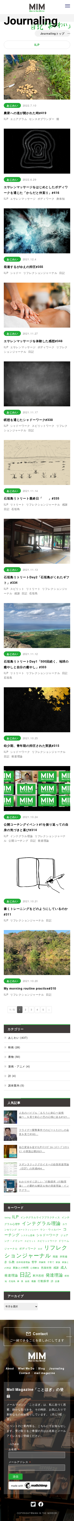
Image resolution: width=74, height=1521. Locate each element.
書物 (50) (14, 1057)
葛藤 (33, 1281)
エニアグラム (18, 119)
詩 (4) (12, 1076)
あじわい (12, 105)
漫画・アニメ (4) (19, 1066)
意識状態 (46, 1267)
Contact (24, 1373)
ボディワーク (46, 198)
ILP (6, 119)
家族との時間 (21, 1267)
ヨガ (40, 1248)
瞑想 (67, 1275)
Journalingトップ (52, 33)
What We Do (26, 1368)
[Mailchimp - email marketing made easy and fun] (29, 1483)
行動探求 (43, 1281)
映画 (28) (14, 1047)
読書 (57, 1281)
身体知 (60, 198)
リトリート (17, 504)
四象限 (42, 1262)
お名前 (14, 1449)
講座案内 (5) (16, 1085)
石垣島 (15, 509)
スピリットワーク (43, 426)
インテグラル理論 (21, 836)
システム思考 (28, 1235)
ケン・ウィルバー (50, 1229)
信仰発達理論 (23, 1262)
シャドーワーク (20, 426)
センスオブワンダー (41, 119)
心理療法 (34, 1267)
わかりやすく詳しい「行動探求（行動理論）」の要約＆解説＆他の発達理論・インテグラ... (44, 1186)
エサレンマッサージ (23, 198)
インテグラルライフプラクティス (40, 1217)
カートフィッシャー (28, 1229)
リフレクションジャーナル (40, 273)
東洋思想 (38, 1275)
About (10, 1368)
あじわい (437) (18, 1037)
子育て (50, 1262)
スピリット (17, 589)
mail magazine (44, 1373)
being (7, 1217)
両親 (55, 1256)
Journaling (56, 1368)
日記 (62, 273)
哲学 (34, 1262)
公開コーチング (18, 840)
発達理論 (17, 756)
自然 (27, 1281)
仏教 (12, 1262)
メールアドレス (20, 1462)
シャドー (16, 273)
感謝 (65, 504)
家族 (58, 1262)
